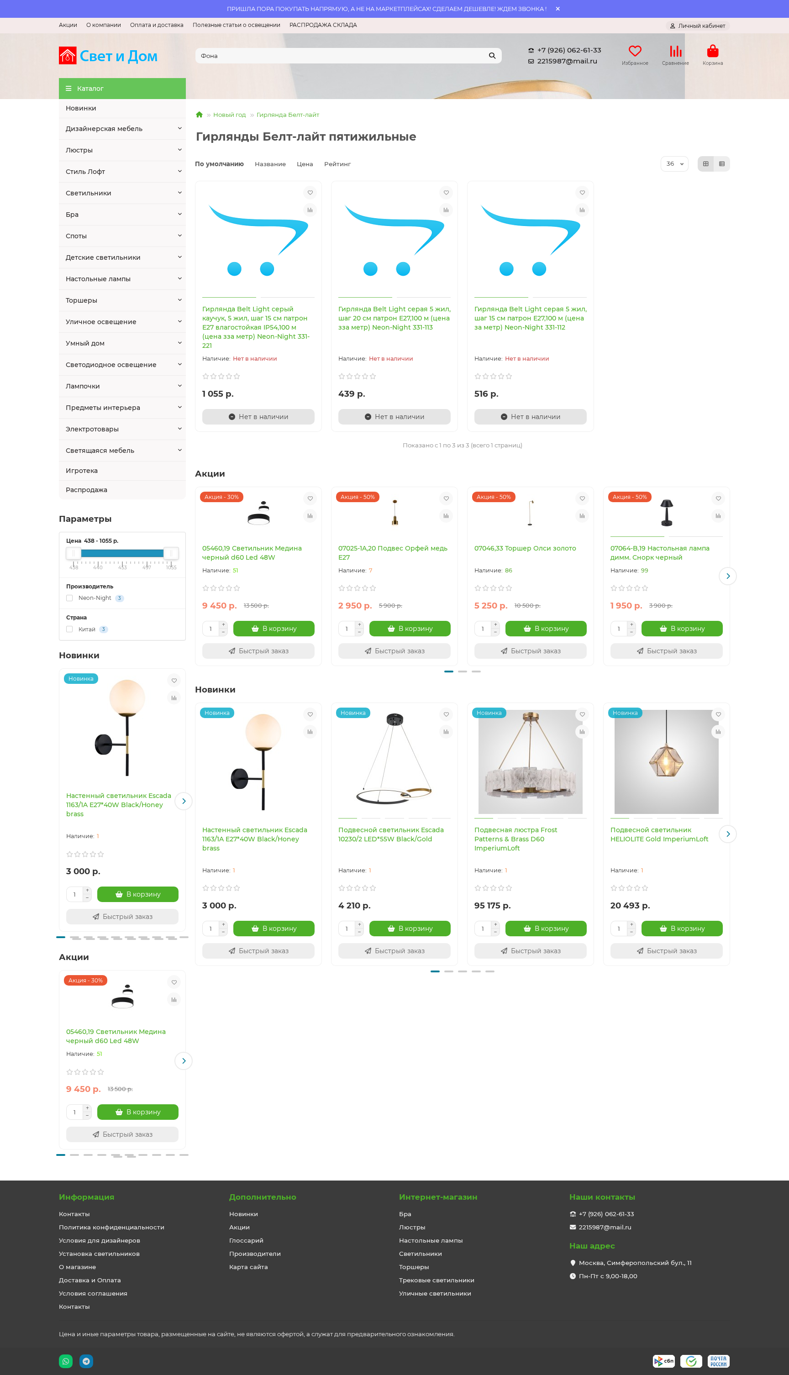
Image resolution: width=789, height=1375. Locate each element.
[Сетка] (706, 164)
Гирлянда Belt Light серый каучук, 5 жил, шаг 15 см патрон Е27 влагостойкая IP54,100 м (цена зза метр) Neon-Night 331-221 (256, 327)
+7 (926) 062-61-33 (569, 50)
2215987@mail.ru (567, 61)
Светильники (88, 193)
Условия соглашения (93, 1293)
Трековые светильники (436, 1280)
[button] (61, 801)
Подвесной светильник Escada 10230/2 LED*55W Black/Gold (391, 834)
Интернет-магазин (438, 1197)
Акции (68, 24)
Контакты (74, 1214)
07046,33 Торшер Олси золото (525, 548)
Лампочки (83, 386)
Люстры (79, 150)
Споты (76, 236)
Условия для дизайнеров (99, 1240)
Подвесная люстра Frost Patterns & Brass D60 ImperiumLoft (516, 839)
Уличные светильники (435, 1293)
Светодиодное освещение (111, 365)
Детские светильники (103, 257)
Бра (72, 214)
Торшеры (81, 300)
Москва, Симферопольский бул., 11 (635, 1262)
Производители (255, 1253)
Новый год (229, 114)
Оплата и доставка (157, 24)
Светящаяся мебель (100, 450)
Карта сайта (248, 1266)
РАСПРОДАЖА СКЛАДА (323, 24)
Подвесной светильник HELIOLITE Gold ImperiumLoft (659, 834)
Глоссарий (246, 1240)
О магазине (77, 1266)
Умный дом (85, 343)
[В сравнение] (174, 697)
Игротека (82, 471)
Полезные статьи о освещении (236, 24)
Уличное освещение (101, 322)
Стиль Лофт (85, 172)
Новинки (81, 108)
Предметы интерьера (103, 408)
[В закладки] (174, 680)
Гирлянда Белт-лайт (288, 114)
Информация (87, 1197)
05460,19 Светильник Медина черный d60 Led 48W (116, 1036)
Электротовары (92, 429)
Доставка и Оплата (90, 1280)
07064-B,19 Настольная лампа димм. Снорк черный (660, 553)
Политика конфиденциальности (111, 1227)
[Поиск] (492, 55)
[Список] (722, 164)
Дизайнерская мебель (104, 129)
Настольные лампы (98, 279)
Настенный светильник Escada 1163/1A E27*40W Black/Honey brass (118, 805)
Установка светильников (99, 1253)
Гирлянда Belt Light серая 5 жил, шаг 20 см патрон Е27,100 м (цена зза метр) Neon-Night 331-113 (394, 318)
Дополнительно (262, 1197)
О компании (103, 24)
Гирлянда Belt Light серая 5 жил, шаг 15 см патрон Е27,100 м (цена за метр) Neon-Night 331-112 (530, 318)
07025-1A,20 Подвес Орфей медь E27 (392, 553)
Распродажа (86, 490)
